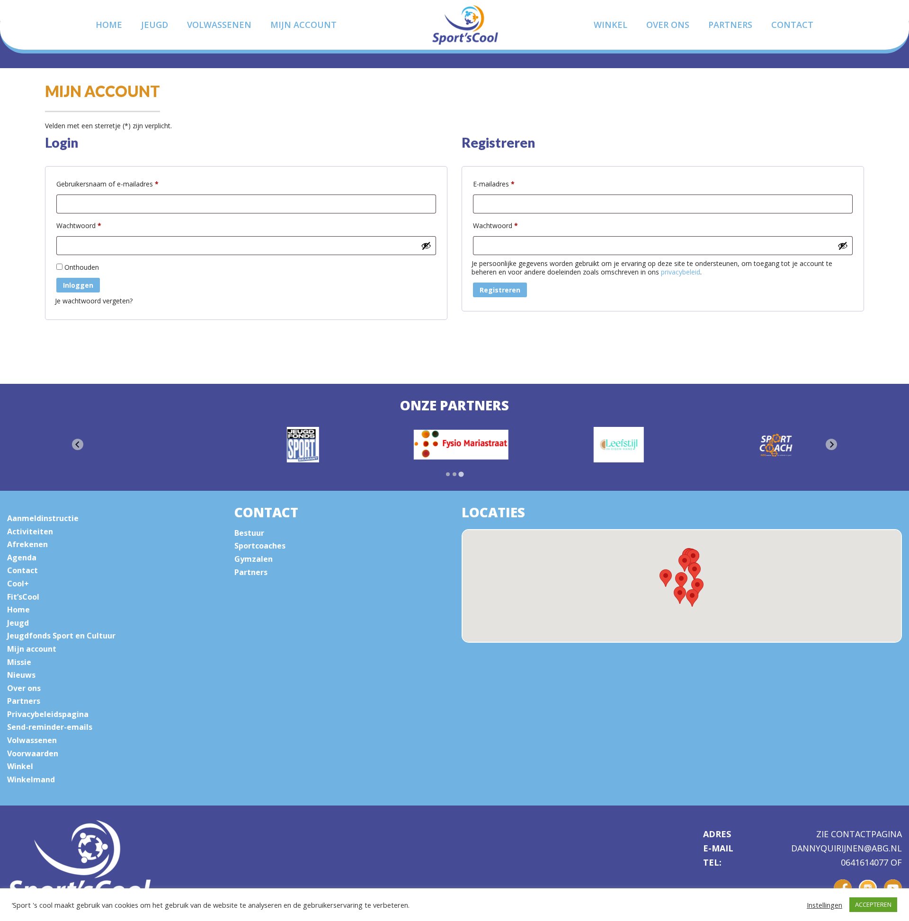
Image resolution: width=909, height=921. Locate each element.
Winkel (610, 24)
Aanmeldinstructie (43, 518)
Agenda (21, 557)
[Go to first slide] (831, 444)
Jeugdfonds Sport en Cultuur (61, 635)
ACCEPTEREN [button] (873, 904)
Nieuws (21, 675)
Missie (19, 662)
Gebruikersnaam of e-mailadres (117, 183)
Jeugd (154, 24)
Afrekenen (27, 544)
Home (109, 24)
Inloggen (78, 285)
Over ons (667, 24)
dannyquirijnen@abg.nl (846, 848)
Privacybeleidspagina (48, 714)
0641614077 (866, 862)
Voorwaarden (32, 753)
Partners (730, 24)
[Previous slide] (77, 444)
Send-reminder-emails (49, 727)
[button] (692, 598)
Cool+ (18, 583)
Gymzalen (253, 559)
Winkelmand (31, 779)
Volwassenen (219, 24)
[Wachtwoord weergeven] (426, 245)
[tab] (448, 474)
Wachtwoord (89, 225)
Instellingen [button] (824, 905)
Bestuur (249, 533)
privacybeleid (680, 271)
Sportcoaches (259, 545)
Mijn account (303, 24)
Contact (792, 24)
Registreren (500, 289)
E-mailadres (504, 183)
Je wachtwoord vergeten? (94, 300)
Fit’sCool (23, 597)
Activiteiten (30, 531)
